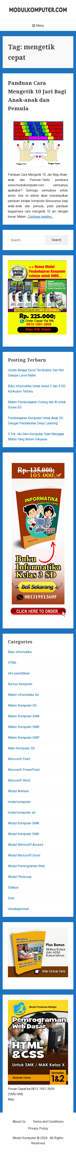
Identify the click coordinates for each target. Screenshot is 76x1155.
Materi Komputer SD (22, 705)
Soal (11, 898)
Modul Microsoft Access (25, 845)
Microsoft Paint (19, 759)
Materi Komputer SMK (23, 727)
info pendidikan (19, 673)
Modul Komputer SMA (23, 823)
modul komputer (19, 802)
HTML (12, 663)
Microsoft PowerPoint (24, 770)
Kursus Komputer (20, 684)
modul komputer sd (21, 812)
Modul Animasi (18, 791)
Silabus (13, 887)
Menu (39, 25)
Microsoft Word (19, 780)
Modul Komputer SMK (23, 834)
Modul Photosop (20, 877)
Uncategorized (18, 909)
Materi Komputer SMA (23, 716)
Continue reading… (41, 217)
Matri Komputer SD (21, 748)
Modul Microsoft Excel (24, 855)
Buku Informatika (20, 652)
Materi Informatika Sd (23, 695)
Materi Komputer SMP (24, 737)
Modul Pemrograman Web (26, 866)
